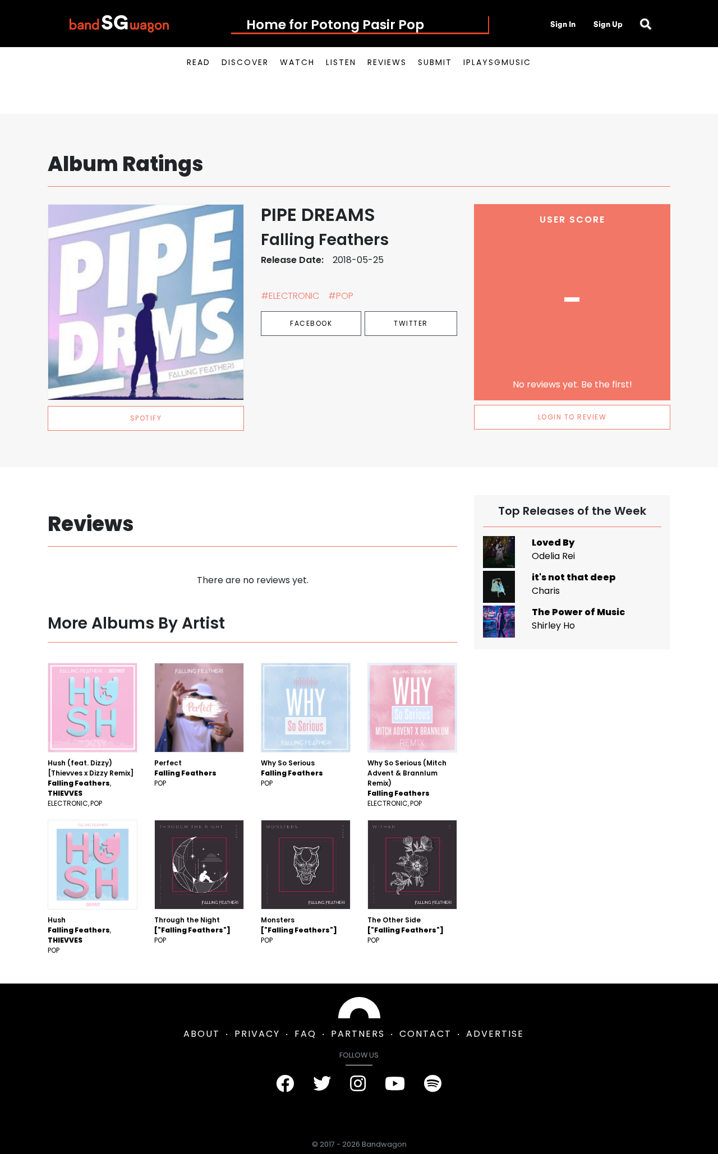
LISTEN (341, 62)
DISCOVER (245, 62)
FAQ (305, 1033)
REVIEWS (387, 62)
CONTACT (425, 1033)
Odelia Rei (553, 556)
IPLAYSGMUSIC (497, 62)
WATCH (297, 62)
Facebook (311, 323)
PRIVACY (257, 1033)
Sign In (563, 24)
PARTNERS (358, 1033)
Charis (546, 590)
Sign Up (608, 24)
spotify (146, 418)
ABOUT (201, 1033)
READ (198, 62)
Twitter (411, 323)
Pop (96, 803)
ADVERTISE (495, 1033)
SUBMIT (435, 62)
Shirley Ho (553, 625)
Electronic (68, 803)
